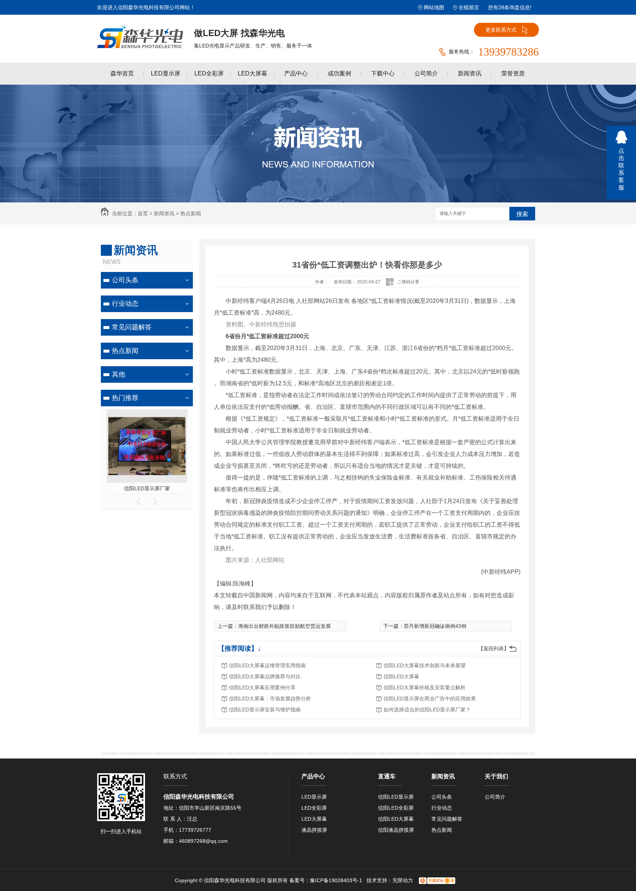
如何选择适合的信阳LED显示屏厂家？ (427, 710)
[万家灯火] (437, 880)
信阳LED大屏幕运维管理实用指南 (267, 665)
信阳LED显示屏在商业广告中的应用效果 (430, 698)
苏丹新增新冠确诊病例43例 (435, 626)
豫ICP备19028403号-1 (336, 880)
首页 (143, 213)
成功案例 (339, 73)
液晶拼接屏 (314, 830)
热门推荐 (125, 398)
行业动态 (125, 303)
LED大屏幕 (252, 73)
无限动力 (402, 880)
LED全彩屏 (209, 73)
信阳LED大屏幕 (401, 676)
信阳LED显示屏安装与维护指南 (265, 710)
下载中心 (383, 73)
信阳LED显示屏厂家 (147, 488)
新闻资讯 (469, 73)
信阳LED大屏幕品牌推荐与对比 (265, 676)
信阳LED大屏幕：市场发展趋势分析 (270, 698)
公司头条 (125, 280)
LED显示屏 (165, 73)
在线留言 (469, 7)
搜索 (522, 214)
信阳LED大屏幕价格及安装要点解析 (425, 687)
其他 (118, 374)
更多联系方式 (500, 30)
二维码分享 (408, 281)
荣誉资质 (513, 73)
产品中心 (296, 73)
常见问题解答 (132, 327)
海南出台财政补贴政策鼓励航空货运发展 (284, 626)
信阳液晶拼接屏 (396, 830)
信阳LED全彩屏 (396, 808)
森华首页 (122, 73)
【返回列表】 (493, 648)
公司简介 (426, 73)
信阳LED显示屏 (396, 797)
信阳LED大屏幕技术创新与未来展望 (425, 665)
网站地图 (434, 7)
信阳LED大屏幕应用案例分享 (262, 687)
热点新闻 (190, 213)
